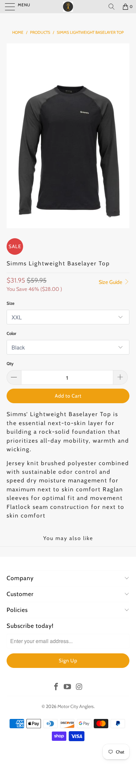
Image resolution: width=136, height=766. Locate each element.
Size (11, 303)
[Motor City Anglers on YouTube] (68, 687)
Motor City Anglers (75, 706)
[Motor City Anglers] (68, 6)
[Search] (111, 6)
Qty (10, 363)
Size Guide (111, 282)
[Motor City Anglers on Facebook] (56, 687)
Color (11, 333)
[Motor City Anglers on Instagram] (79, 687)
